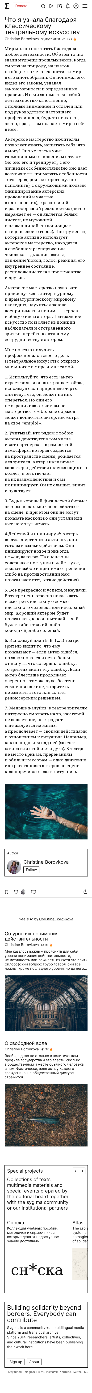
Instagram (52, 1372)
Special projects (25, 1171)
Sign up (15, 1362)
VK (43, 1372)
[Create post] (59, 6)
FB (38, 1372)
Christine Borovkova (22, 39)
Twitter (76, 1372)
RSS (85, 1372)
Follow (31, 869)
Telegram (29, 1372)
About (34, 1362)
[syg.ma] (7, 6)
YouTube (65, 1372)
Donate (21, 6)
